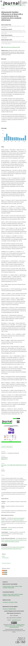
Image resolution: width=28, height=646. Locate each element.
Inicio (2, 4)
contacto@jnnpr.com (16, 620)
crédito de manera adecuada (18, 518)
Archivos (6, 4)
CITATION (10, 446)
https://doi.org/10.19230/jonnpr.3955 (12, 47)
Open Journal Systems (6, 563)
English (3, 556)
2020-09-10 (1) (4, 459)
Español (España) (5, 557)
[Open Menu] (1, 1)
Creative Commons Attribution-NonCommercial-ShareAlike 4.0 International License (15, 626)
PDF (4, 446)
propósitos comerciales (7, 529)
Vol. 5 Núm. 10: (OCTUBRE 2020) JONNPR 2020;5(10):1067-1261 (13, 5)
